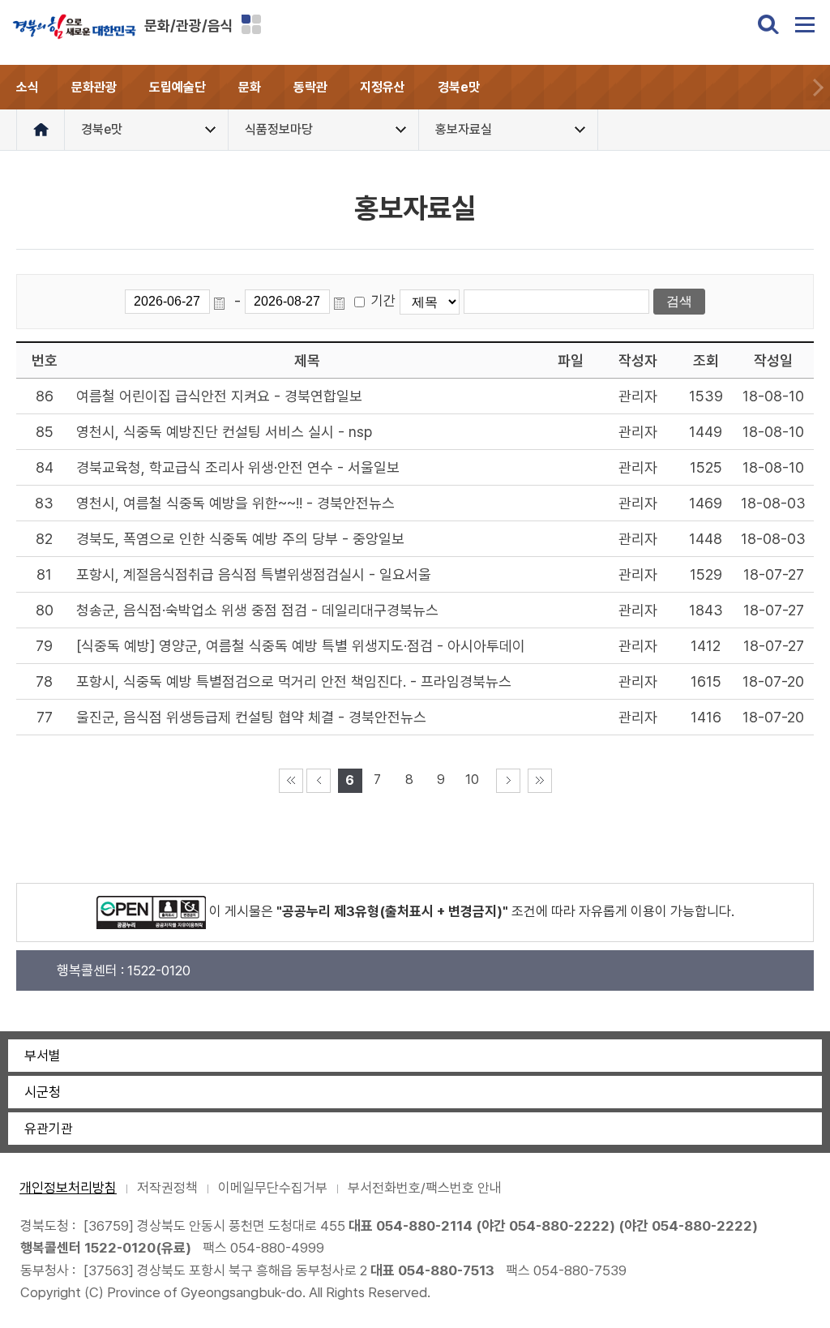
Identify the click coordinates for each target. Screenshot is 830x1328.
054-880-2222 (559, 1226)
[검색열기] (768, 24)
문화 (249, 87)
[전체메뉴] (804, 24)
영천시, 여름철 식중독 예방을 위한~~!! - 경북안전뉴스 (235, 503)
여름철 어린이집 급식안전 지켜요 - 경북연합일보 (219, 396)
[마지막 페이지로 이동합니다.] (540, 781)
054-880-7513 (446, 1270)
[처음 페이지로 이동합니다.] (291, 781)
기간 (383, 301)
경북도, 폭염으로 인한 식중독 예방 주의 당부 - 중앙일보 (240, 538)
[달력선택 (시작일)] (222, 301)
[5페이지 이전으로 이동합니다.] (318, 781)
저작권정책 (167, 1188)
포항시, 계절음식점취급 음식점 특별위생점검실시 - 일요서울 (253, 574)
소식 (27, 87)
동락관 (310, 87)
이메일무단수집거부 (272, 1188)
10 (472, 779)
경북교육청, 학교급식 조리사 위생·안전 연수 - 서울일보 (238, 467)
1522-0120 (120, 1248)
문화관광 (94, 87)
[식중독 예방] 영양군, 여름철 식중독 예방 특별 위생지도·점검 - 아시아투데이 (300, 645)
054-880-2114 (424, 1226)
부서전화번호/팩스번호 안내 (425, 1188)
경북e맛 (459, 87)
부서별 (42, 1055)
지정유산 (382, 87)
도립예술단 (177, 87)
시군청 (42, 1092)
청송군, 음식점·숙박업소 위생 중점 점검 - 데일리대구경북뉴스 (257, 610)
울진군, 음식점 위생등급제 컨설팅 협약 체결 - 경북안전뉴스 (251, 717)
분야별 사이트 (251, 24)
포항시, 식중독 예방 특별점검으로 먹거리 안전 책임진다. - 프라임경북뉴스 (293, 681)
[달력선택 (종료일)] (342, 301)
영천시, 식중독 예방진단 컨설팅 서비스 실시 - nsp (224, 431)
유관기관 (48, 1128)
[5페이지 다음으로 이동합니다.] (508, 781)
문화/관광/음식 (188, 25)
